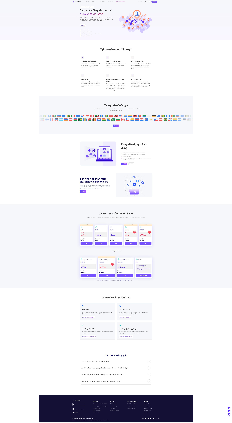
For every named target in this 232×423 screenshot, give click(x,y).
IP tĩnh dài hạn (112, 408)
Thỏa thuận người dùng (131, 403)
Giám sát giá (146, 403)
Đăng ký (154, 1)
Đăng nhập (147, 1)
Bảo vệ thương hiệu (147, 406)
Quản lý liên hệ (143, 275)
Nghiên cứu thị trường (148, 408)
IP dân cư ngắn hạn (114, 403)
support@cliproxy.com (79, 409)
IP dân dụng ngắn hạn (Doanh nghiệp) (100, 406)
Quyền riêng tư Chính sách (132, 406)
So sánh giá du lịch (147, 410)
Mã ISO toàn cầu (96, 412)
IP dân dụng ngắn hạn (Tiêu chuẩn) (100, 403)
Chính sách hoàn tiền (131, 408)
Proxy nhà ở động (113, 406)
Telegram (76, 412)
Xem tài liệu (124, 163)
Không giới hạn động (97, 410)
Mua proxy (116, 125)
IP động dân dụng (96, 408)
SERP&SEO (146, 412)
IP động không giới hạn (114, 410)
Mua (86, 243)
